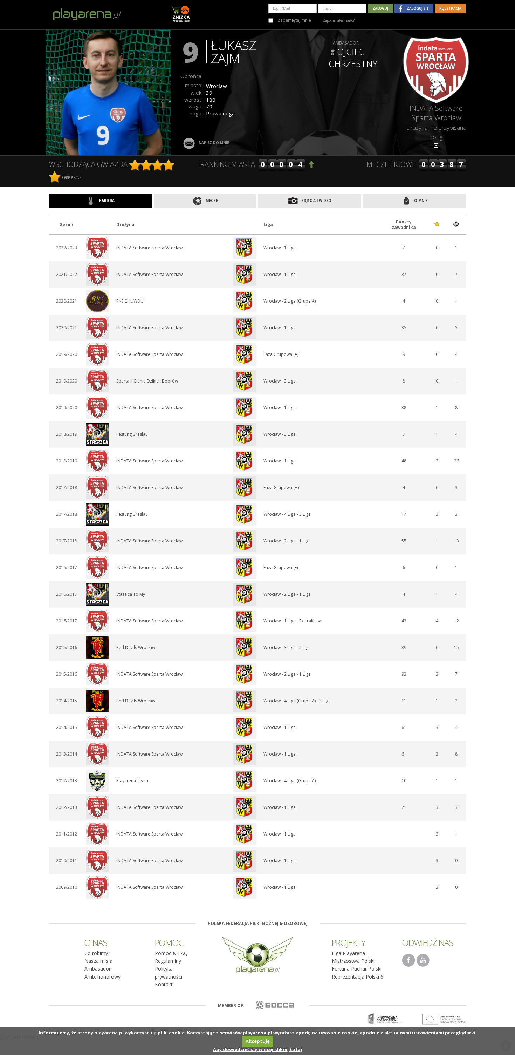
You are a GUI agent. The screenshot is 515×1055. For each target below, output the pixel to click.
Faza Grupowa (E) (280, 567)
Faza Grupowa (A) (280, 354)
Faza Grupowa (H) (281, 488)
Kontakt (164, 984)
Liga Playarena (348, 953)
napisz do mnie (214, 142)
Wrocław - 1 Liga (279, 248)
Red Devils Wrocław (135, 647)
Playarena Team (132, 781)
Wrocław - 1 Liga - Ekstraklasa (292, 621)
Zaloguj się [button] (418, 8)
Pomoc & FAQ (171, 953)
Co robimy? (97, 953)
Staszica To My (130, 594)
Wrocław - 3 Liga (279, 381)
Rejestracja (450, 8)
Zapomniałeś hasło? (339, 20)
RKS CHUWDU (130, 301)
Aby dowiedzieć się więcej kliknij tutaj (257, 1049)
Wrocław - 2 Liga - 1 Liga (287, 541)
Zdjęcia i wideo (315, 200)
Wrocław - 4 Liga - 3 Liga (287, 514)
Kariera (106, 200)
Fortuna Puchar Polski (357, 968)
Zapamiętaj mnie (293, 20)
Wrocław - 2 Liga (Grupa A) (289, 301)
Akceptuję (258, 1041)
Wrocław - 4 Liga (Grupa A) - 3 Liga (297, 701)
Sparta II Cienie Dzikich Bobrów (147, 381)
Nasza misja (98, 961)
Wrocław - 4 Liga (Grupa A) (289, 781)
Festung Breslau (132, 434)
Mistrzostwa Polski (353, 961)
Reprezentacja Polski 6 (357, 976)
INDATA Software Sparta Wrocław (436, 112)
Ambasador (97, 968)
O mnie (420, 200)
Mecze (211, 200)
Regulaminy (168, 961)
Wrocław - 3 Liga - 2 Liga (287, 647)
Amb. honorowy (102, 976)
